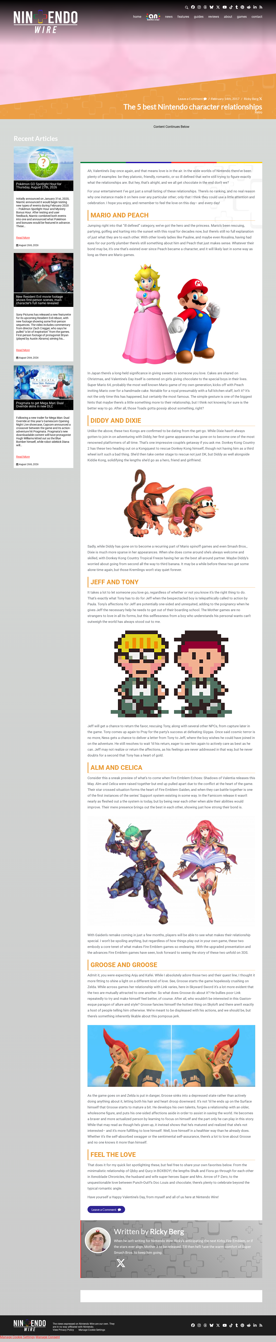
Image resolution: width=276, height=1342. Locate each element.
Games (242, 17)
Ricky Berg (251, 99)
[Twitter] (218, 7)
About (228, 17)
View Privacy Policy (63, 1329)
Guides (198, 17)
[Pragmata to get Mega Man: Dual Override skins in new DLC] (43, 398)
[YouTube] (225, 7)
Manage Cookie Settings (92, 1329)
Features (183, 17)
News (169, 17)
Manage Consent (48, 1337)
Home (137, 17)
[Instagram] (199, 7)
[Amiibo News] (153, 16)
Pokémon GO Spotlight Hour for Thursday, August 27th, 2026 (38, 185)
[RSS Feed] (260, 7)
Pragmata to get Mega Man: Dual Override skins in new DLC (40, 404)
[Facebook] (193, 7)
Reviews (213, 17)
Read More (23, 237)
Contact (257, 17)
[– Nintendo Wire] (45, 23)
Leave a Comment (190, 99)
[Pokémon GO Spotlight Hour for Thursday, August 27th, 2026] (43, 179)
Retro (258, 112)
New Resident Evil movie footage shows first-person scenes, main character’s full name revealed (39, 300)
